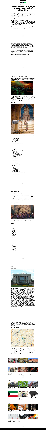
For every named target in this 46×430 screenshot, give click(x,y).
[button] (21, 2)
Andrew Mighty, (15, 200)
